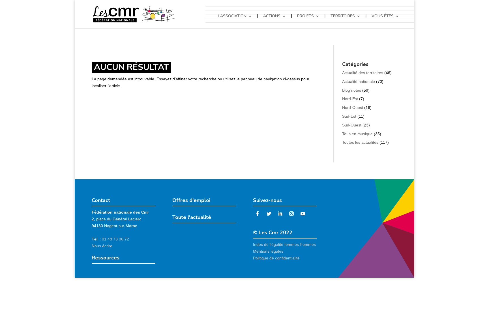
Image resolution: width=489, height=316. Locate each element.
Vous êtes (383, 16)
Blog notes (351, 90)
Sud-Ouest (351, 125)
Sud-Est (349, 116)
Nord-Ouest (352, 107)
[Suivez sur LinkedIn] (280, 213)
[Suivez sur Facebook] (257, 213)
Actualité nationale (358, 81)
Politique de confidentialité (276, 258)
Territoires (343, 16)
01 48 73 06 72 (115, 239)
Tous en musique (357, 134)
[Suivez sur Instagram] (291, 213)
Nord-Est (350, 98)
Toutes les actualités (360, 142)
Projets (305, 16)
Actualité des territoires (362, 72)
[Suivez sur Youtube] (302, 213)
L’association (232, 16)
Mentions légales (268, 251)
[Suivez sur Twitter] (268, 213)
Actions (271, 16)
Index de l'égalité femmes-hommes (284, 244)
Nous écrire (102, 246)
